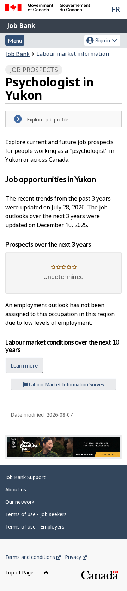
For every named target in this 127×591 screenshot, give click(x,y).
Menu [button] (15, 40)
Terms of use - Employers (34, 526)
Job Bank (21, 25)
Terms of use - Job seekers (36, 514)
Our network (19, 502)
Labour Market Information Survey (66, 384)
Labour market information (72, 54)
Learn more (24, 365)
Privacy (76, 557)
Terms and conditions (33, 557)
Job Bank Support (25, 477)
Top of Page (20, 572)
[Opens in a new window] (63, 447)
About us (15, 489)
